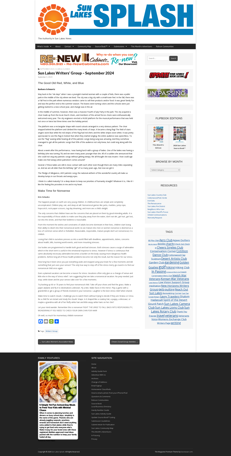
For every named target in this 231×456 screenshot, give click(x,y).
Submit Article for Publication (103, 424)
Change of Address (99, 382)
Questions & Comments (101, 396)
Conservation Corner (163, 251)
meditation (155, 285)
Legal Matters (153, 283)
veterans (171, 315)
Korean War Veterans (175, 279)
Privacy (94, 439)
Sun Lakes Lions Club (169, 307)
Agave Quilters (181, 240)
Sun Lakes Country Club (157, 195)
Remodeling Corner (172, 293)
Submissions (119, 46)
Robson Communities (165, 46)
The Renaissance (154, 203)
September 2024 (47, 69)
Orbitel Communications (157, 215)
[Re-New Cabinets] (89, 59)
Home (93, 364)
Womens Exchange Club (172, 319)
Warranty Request (155, 218)
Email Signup (96, 385)
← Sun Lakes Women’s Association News (56, 341)
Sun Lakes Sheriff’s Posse (158, 212)
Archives (94, 378)
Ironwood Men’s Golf (173, 272)
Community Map (84, 46)
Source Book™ (101, 46)
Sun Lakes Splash (58, 452)
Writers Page (163, 323)
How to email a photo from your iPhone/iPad (109, 393)
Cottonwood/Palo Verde (157, 198)
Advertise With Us (98, 375)
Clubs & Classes (62, 69)
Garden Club (156, 262)
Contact (68, 46)
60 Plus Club (153, 240)
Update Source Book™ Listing (103, 417)
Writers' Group (51, 331)
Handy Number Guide (100, 410)
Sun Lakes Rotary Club (170, 309)
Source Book (96, 403)
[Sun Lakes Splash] (115, 18)
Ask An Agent (152, 244)
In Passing (159, 271)
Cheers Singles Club (170, 247)
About (58, 46)
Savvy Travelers (170, 296)
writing (176, 323)
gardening (172, 262)
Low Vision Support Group (174, 282)
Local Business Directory (101, 406)
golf (162, 267)
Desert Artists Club (174, 258)
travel (161, 315)
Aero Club (166, 240)
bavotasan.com (187, 452)
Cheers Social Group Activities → (124, 341)
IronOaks (151, 201)
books (161, 244)
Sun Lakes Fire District (156, 206)
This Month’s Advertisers (141, 46)
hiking (170, 267)
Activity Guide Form (99, 371)
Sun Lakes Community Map (102, 428)
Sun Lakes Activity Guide (101, 414)
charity (170, 244)
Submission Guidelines (100, 421)
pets (161, 289)
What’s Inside (43, 46)
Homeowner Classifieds (101, 389)
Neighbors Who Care (156, 209)
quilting (170, 289)
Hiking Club (182, 267)
